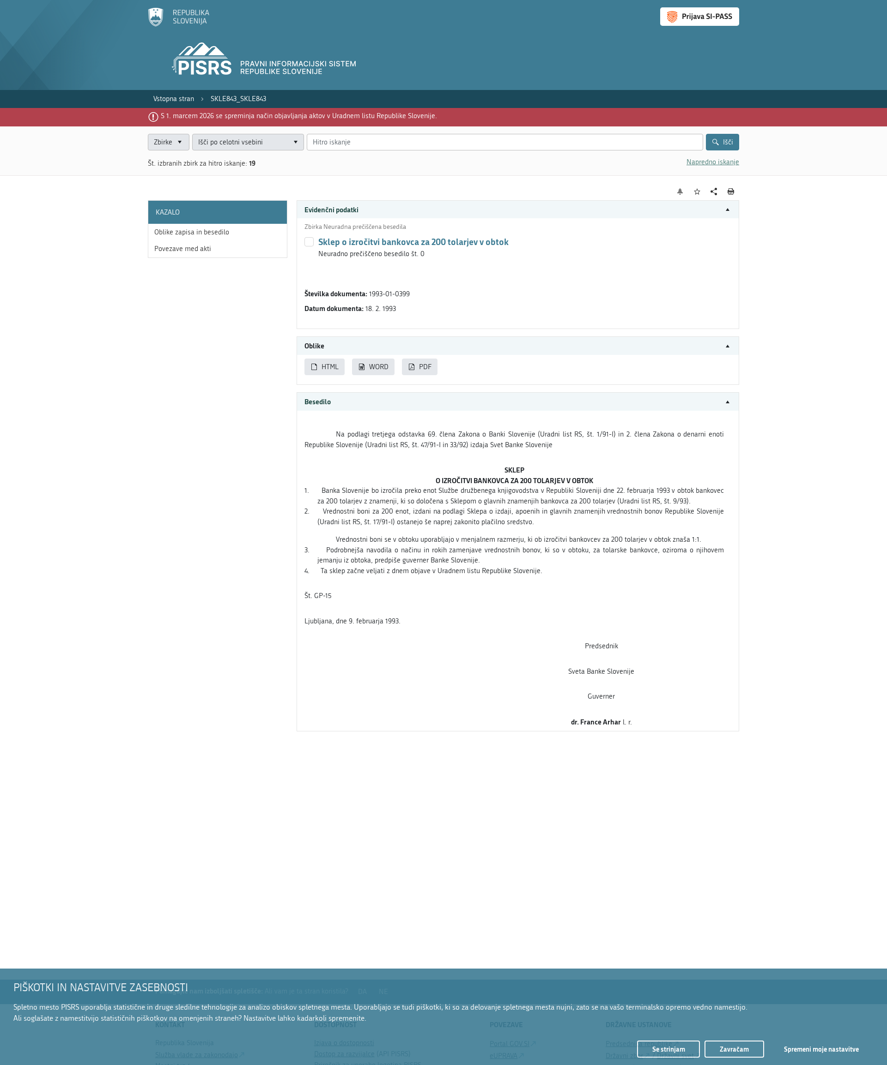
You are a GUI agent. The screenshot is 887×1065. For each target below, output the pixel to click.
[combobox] (248, 142)
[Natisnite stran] (731, 191)
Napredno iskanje (713, 162)
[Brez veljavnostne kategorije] (309, 241)
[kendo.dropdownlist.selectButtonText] (295, 142)
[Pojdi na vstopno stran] (178, 24)
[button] (518, 210)
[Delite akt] (714, 191)
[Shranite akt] (697, 191)
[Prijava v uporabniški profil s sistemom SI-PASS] (699, 16)
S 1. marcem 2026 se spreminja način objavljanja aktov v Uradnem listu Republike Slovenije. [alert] (299, 116)
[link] (174, 99)
